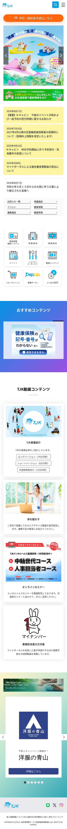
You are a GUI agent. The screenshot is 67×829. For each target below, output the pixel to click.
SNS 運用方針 (29, 817)
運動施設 (11, 212)
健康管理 (38, 212)
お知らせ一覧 (13, 201)
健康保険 (38, 206)
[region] (33, 55)
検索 (55, 4)
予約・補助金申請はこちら (36, 18)
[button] (33, 55)
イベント (11, 206)
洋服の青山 (33, 757)
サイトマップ (58, 817)
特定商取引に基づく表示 (43, 817)
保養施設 (38, 201)
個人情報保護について (15, 817)
